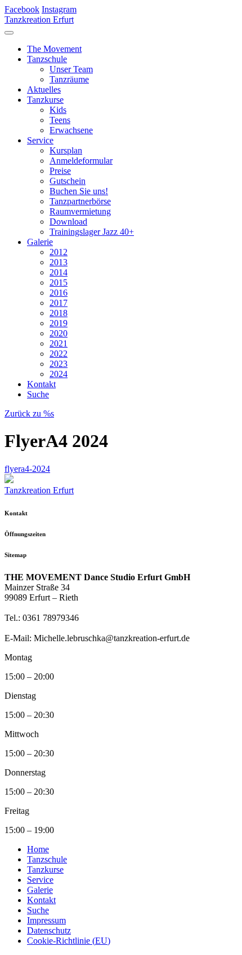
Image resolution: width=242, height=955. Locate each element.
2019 (59, 323)
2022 (59, 353)
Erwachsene (71, 130)
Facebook (22, 9)
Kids (58, 110)
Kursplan (66, 150)
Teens (60, 120)
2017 (59, 303)
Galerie (40, 242)
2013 (59, 262)
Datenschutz (49, 930)
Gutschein (68, 181)
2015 (59, 282)
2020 (59, 333)
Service (40, 140)
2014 (59, 272)
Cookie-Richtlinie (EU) (68, 940)
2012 (59, 252)
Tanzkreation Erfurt (39, 19)
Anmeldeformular (81, 160)
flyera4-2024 (27, 469)
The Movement (54, 49)
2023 (59, 364)
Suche (38, 394)
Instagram (59, 9)
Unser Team (71, 69)
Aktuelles (44, 89)
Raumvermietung (80, 211)
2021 (59, 343)
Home (38, 849)
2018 (59, 313)
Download (68, 221)
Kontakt (41, 384)
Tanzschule (47, 59)
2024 (59, 374)
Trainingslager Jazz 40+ (92, 231)
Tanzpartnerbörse (80, 201)
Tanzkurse (45, 99)
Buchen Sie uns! (79, 191)
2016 (59, 292)
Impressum (46, 920)
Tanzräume (69, 79)
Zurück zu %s (29, 413)
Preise (60, 171)
